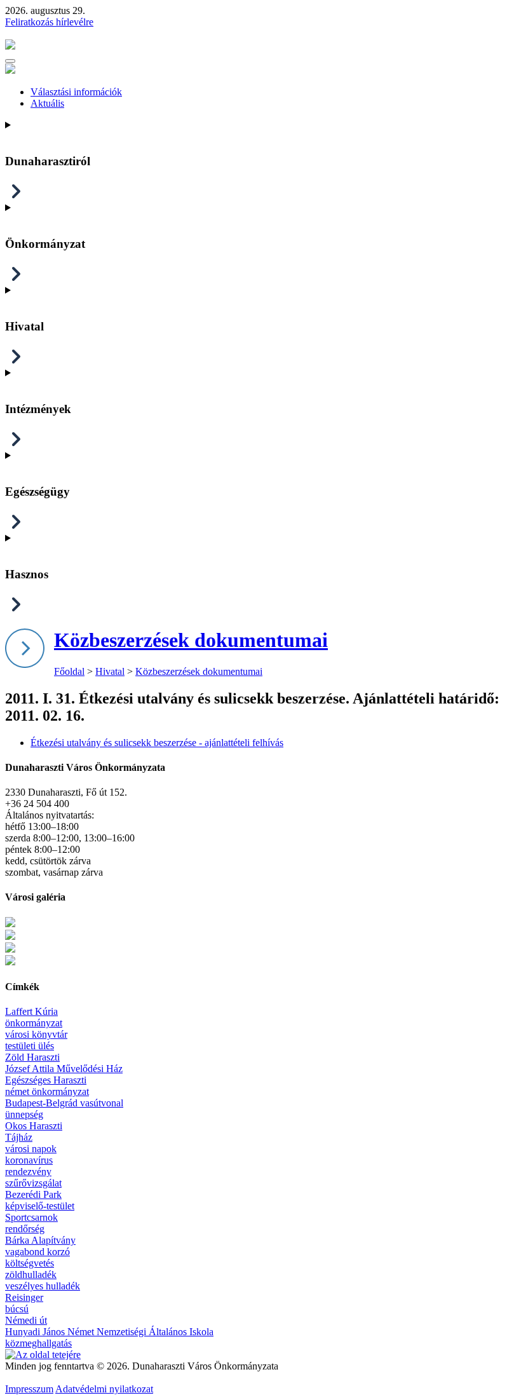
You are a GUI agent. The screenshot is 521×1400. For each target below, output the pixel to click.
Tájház (18, 1137)
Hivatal (110, 671)
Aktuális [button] (47, 103)
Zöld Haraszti (32, 1057)
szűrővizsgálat (33, 1183)
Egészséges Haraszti (45, 1080)
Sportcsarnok (31, 1217)
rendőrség (24, 1228)
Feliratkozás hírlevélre (49, 22)
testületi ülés (29, 1045)
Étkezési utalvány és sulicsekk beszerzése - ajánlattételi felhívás (156, 742)
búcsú (17, 1308)
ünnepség (24, 1114)
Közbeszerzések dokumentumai (191, 640)
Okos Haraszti (33, 1125)
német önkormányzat (47, 1091)
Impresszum (29, 1388)
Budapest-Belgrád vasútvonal (64, 1103)
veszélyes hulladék (42, 1286)
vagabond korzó (37, 1251)
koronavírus (29, 1160)
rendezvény (28, 1171)
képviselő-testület (39, 1205)
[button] (10, 61)
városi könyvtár (36, 1034)
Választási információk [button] (76, 91)
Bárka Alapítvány (40, 1240)
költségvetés (29, 1263)
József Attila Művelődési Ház (64, 1068)
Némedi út (26, 1320)
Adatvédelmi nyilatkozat (104, 1388)
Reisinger (24, 1297)
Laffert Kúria (31, 1011)
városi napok (31, 1148)
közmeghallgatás (38, 1343)
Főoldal (69, 671)
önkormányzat (33, 1022)
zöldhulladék (31, 1274)
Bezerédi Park (33, 1194)
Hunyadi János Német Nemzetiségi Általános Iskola (109, 1331)
